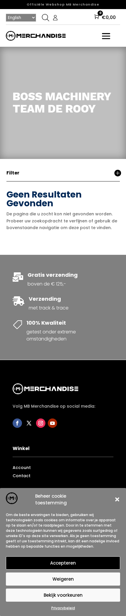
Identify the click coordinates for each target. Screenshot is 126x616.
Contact (21, 476)
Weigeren (63, 579)
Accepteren (63, 563)
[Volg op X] (29, 423)
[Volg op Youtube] (52, 423)
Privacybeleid (63, 607)
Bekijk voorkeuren (63, 595)
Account (22, 467)
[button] (117, 499)
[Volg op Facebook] (17, 423)
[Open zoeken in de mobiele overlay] (45, 17)
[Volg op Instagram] (40, 423)
